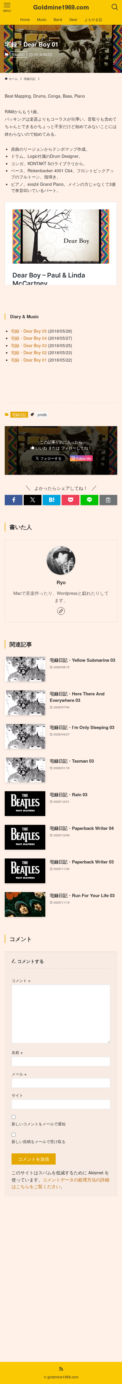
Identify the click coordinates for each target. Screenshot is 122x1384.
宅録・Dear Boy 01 (29, 360)
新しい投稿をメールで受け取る (38, 1141)
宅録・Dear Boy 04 (29, 338)
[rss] (61, 1369)
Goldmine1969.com (61, 7)
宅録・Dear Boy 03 (29, 345)
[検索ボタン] (115, 7)
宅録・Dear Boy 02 (29, 352)
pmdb (42, 414)
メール (19, 1074)
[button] (14, 500)
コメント (21, 980)
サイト (17, 1095)
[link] (61, 611)
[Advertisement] (61, 1275)
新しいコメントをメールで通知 (38, 1124)
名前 (17, 1052)
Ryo (61, 582)
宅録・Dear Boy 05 (29, 331)
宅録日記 (18, 54)
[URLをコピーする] (108, 500)
